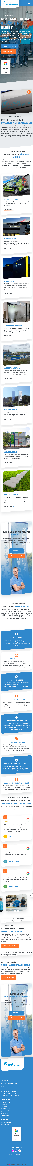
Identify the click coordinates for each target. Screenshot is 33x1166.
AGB (24, 1154)
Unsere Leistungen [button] (8, 46)
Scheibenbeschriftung (6, 1108)
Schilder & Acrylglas (5, 1110)
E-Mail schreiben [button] (15, 556)
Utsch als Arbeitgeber (6, 1122)
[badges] (16, 1134)
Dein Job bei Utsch (5, 1124)
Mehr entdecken (8, 209)
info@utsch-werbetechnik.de (11, 1095)
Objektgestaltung (5, 1115)
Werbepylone (4, 1106)
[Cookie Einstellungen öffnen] (3, 1163)
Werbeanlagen (4, 1104)
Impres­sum (10, 1154)
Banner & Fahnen (5, 1111)
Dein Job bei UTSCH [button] (9, 945)
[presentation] (15, 911)
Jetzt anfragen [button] (7, 51)
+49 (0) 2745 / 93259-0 (9, 1091)
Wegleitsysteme (4, 1113)
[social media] (13, 1150)
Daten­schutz (18, 1154)
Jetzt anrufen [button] (15, 550)
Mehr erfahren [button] (7, 977)
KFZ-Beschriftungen (6, 1102)
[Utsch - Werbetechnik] (10, 3)
